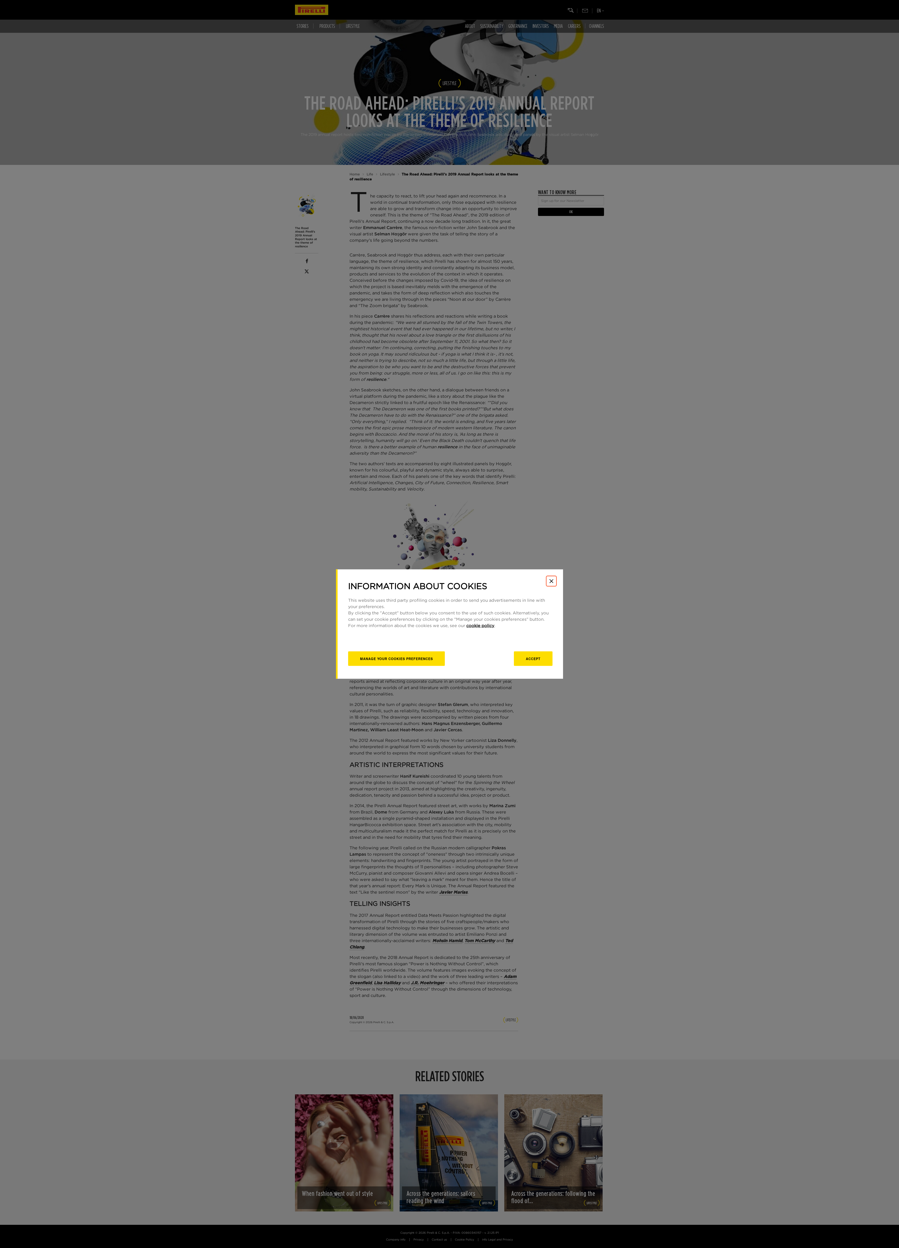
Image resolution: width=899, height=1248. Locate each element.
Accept (533, 658)
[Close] (551, 581)
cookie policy (480, 626)
